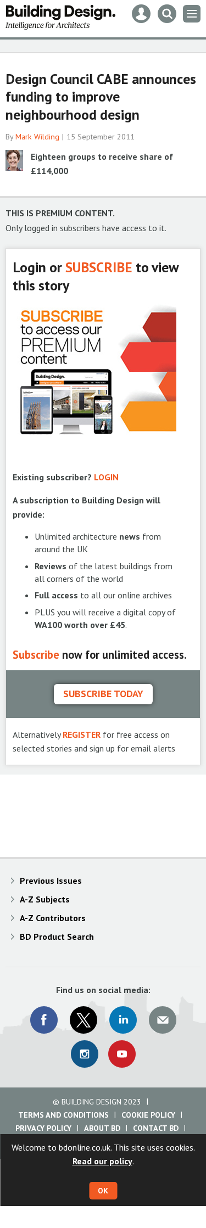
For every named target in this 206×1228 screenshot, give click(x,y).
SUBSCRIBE (98, 267)
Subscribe (36, 654)
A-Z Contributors (53, 917)
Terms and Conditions (63, 1115)
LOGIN (106, 477)
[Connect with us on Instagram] (84, 1054)
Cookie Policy (148, 1115)
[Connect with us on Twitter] (83, 1020)
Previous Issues (51, 880)
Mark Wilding (37, 137)
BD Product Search (57, 936)
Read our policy (102, 1161)
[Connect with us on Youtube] (122, 1054)
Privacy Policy (43, 1128)
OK (103, 1191)
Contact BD (156, 1128)
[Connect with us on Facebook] (44, 1020)
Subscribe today (103, 693)
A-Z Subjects (45, 899)
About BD (102, 1128)
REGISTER (82, 734)
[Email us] (162, 1020)
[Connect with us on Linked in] (123, 1020)
